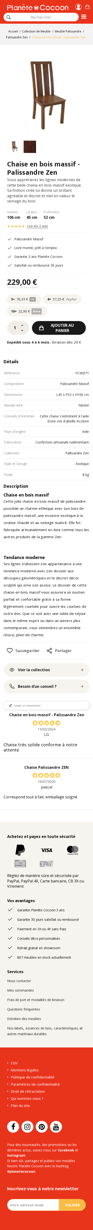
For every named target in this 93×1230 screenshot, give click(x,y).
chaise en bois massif (22, 592)
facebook (66, 1150)
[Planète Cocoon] (38, 6)
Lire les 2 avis (37, 226)
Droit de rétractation (28, 1091)
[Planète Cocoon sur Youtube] (56, 1127)
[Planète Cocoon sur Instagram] (27, 1127)
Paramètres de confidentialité (35, 1084)
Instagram (16, 1155)
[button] (87, 6)
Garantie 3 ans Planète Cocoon (38, 256)
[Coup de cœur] (10, 651)
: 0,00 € (87, 6)
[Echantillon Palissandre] (30, 147)
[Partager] (49, 651)
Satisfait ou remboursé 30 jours (38, 265)
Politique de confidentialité (32, 1077)
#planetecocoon (21, 1171)
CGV (14, 1062)
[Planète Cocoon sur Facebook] (13, 1127)
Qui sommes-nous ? (27, 1098)
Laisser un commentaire (27, 705)
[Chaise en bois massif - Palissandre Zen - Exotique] (14, 147)
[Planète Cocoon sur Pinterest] (42, 1127)
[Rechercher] (8, 17)
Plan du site (20, 1105)
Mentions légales (25, 1070)
